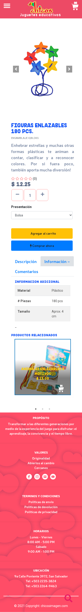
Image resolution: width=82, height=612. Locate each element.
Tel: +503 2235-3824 (41, 581)
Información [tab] (55, 261)
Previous (7, 372)
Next (77, 372)
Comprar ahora (43, 245)
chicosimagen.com (54, 606)
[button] (15, 69)
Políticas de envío (41, 502)
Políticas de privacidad (41, 512)
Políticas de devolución (41, 507)
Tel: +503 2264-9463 (41, 586)
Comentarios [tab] (26, 271)
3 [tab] (49, 409)
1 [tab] (35, 409)
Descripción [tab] (26, 261)
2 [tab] (42, 409)
